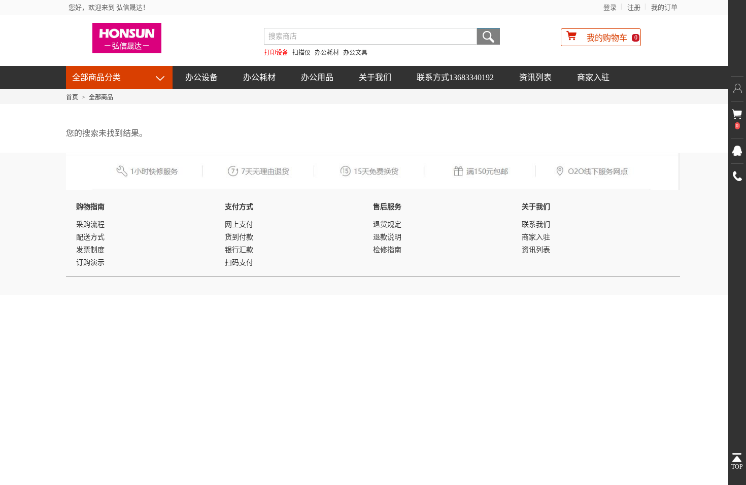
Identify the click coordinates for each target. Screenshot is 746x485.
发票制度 (90, 250)
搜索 (488, 36)
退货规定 (387, 224)
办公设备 (201, 77)
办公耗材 (327, 52)
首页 (72, 97)
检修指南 (387, 250)
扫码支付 (239, 262)
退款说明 (387, 237)
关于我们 (375, 77)
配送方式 (90, 237)
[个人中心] (737, 89)
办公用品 (317, 77)
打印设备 (276, 52)
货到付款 (239, 237)
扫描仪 (301, 52)
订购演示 (90, 262)
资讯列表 (535, 77)
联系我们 (536, 224)
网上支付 (239, 224)
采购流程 (90, 224)
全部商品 (101, 97)
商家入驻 (593, 77)
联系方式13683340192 (455, 77)
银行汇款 (239, 250)
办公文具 (355, 52)
